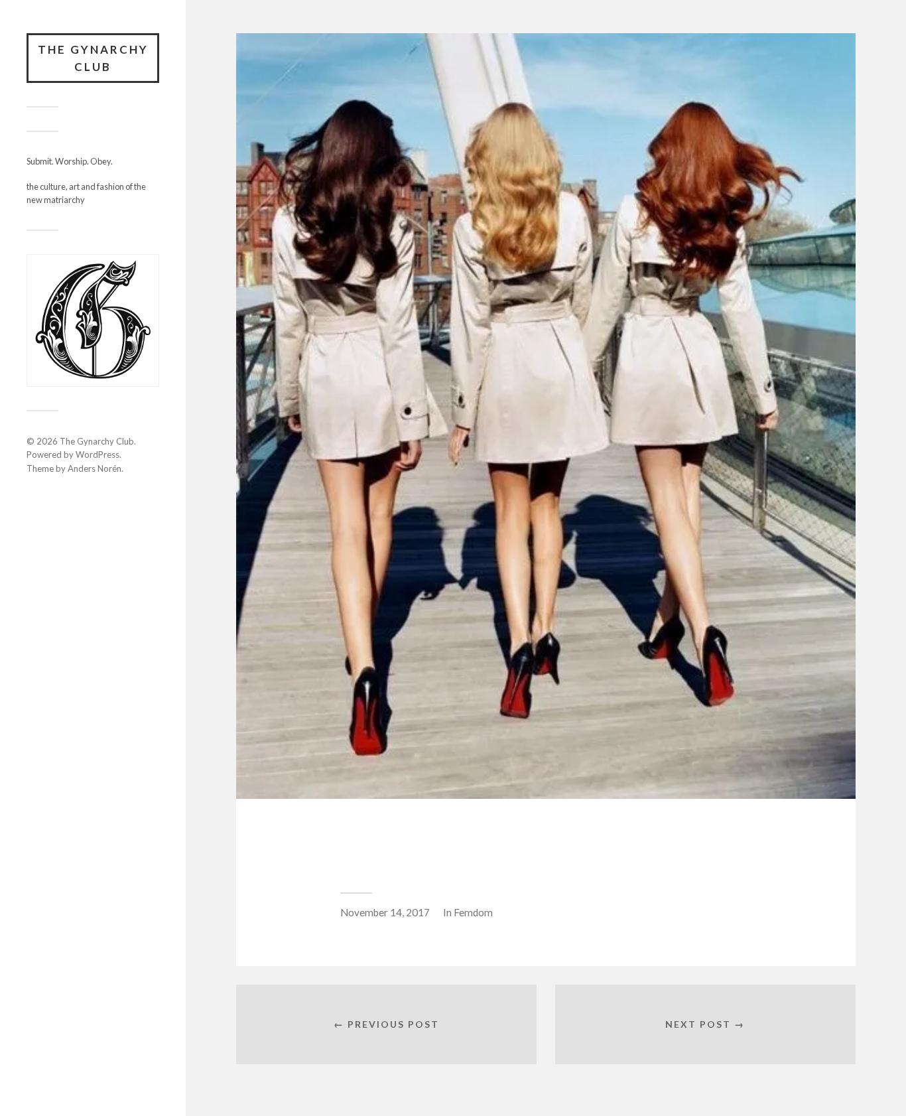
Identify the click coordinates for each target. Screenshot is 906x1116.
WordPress (97, 454)
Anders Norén (94, 468)
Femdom (473, 912)
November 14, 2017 (385, 912)
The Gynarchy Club (93, 58)
